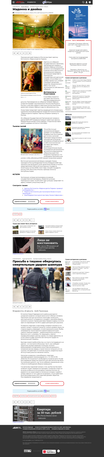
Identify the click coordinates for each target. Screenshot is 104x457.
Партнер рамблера (37, 450)
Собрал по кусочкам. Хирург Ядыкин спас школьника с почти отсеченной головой (81, 81)
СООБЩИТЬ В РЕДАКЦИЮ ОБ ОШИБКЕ (60, 428)
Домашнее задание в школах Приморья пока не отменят (78, 64)
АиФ (53, 49)
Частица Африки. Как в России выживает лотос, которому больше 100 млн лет (81, 290)
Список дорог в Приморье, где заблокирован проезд (27, 226)
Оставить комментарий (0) (52, 201)
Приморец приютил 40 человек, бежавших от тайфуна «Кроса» (28, 231)
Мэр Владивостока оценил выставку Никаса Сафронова (43, 195)
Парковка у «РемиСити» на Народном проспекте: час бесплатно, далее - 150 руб (78, 71)
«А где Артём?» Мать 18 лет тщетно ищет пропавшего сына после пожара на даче (81, 263)
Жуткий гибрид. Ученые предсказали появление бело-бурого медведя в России (81, 103)
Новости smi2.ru (18, 254)
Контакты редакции (28, 427)
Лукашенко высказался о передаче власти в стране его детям (81, 128)
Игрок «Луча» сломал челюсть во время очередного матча (53, 231)
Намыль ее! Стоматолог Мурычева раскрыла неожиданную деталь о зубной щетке (81, 97)
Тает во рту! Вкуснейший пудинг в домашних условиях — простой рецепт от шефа (81, 268)
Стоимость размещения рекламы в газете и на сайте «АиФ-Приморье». (53, 427)
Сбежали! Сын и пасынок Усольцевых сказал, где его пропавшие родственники (81, 92)
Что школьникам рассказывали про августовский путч (81, 133)
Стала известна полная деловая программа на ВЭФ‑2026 (78, 58)
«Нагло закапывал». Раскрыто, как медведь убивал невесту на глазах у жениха (81, 108)
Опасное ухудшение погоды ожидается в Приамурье (79, 117)
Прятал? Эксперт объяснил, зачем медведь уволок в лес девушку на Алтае (81, 87)
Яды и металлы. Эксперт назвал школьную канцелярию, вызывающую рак (80, 279)
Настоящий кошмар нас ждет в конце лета (81, 139)
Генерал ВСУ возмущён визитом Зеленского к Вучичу (80, 122)
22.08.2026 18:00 (17, 258)
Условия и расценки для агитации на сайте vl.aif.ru (36, 428)
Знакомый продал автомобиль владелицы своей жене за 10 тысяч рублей (78, 51)
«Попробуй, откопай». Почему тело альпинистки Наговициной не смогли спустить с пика (81, 284)
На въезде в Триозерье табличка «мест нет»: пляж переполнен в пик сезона (78, 45)
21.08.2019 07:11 (16, 6)
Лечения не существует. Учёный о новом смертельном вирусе (80, 273)
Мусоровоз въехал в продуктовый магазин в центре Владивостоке (54, 226)
